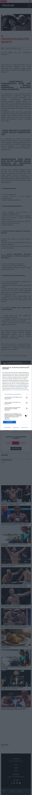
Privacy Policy (24, 427)
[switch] (26, 397)
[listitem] (16, 394)
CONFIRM (9, 422)
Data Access (16, 427)
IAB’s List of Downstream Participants (18, 389)
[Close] (29, 367)
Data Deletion (7, 427)
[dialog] (16, 397)
